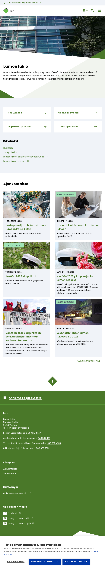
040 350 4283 (54, 443)
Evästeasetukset (15, 561)
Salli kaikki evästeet (76, 561)
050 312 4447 (34, 433)
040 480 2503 (42, 448)
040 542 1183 (44, 438)
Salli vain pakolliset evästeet (44, 561)
